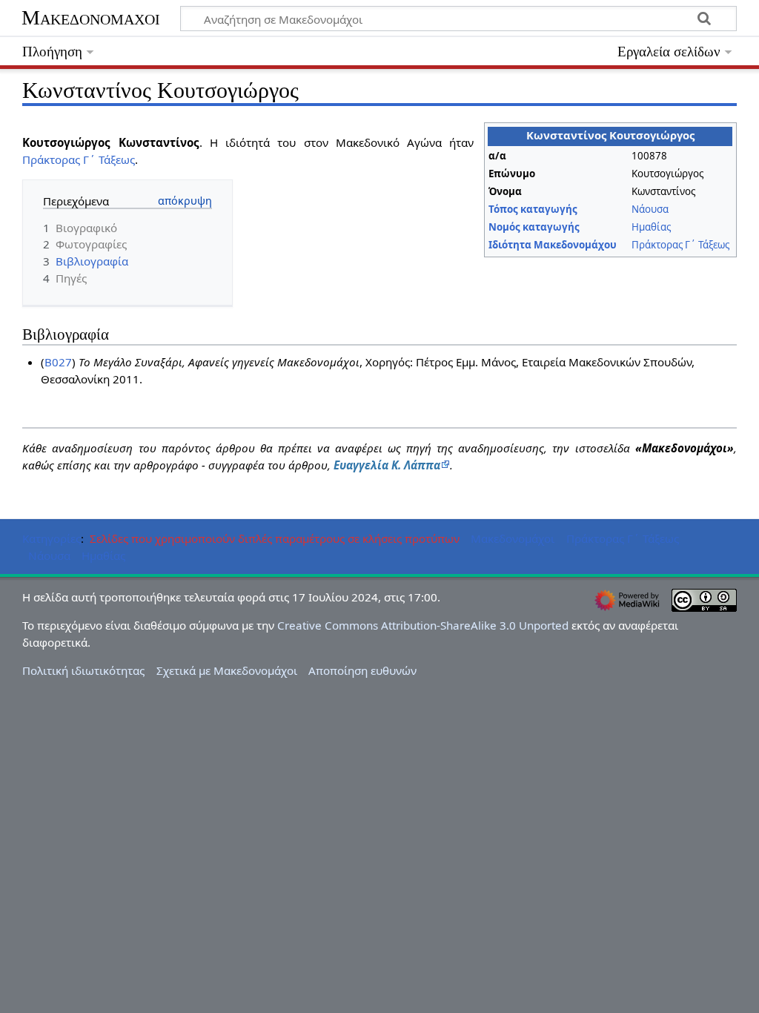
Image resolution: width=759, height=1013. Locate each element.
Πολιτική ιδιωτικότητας (83, 670)
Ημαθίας (651, 227)
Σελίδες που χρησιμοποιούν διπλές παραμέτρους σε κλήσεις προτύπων (275, 538)
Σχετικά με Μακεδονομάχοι (226, 670)
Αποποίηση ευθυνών (362, 670)
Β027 (58, 361)
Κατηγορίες (51, 538)
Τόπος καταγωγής (532, 209)
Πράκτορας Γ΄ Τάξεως (680, 244)
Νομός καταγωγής (534, 227)
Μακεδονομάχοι (90, 17)
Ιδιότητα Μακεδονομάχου (552, 244)
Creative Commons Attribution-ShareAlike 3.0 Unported (423, 625)
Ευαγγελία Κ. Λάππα (387, 465)
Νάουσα (650, 209)
